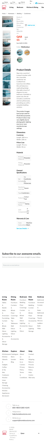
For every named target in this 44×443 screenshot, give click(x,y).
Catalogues (14, 354)
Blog (12, 362)
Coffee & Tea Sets (4, 369)
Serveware (5, 396)
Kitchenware (6, 354)
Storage (4, 344)
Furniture (14, 302)
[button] (30, 25)
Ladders (40, 323)
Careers (22, 364)
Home (4, 13)
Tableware (14, 323)
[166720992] (20, 52)
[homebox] (5, 7)
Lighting (4, 334)
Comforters (27, 13)
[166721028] (20, 60)
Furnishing (5, 318)
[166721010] (27, 52)
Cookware (5, 375)
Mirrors (40, 321)
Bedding (19, 13)
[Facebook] (41, 412)
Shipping (31, 359)
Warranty (32, 377)
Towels (39, 318)
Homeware (11, 13)
